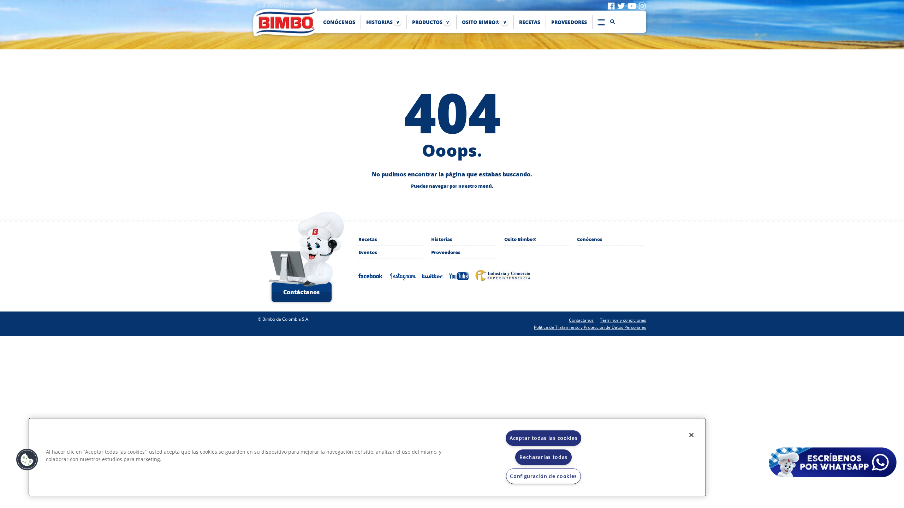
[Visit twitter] (621, 5)
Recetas (367, 239)
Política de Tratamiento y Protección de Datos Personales (590, 327)
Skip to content (276, 5)
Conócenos (589, 239)
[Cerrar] (691, 435)
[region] (367, 457)
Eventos (367, 252)
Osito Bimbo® (520, 239)
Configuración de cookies (543, 476)
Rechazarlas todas (543, 457)
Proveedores (445, 252)
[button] (27, 459)
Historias (441, 239)
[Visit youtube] (632, 5)
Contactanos (581, 320)
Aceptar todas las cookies (544, 438)
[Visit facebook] (611, 5)
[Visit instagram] (642, 5)
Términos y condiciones (623, 320)
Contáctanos (301, 292)
